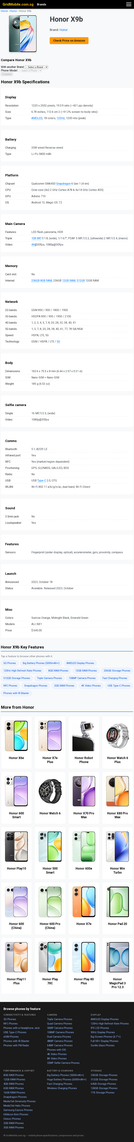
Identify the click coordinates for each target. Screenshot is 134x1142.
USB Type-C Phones (119, 685)
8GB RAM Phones (58, 670)
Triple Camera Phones (49, 678)
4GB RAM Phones (13, 1083)
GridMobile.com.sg (18, 4)
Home (4, 11)
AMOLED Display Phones (80, 663)
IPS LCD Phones (100, 1028)
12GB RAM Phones (86, 670)
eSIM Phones (11, 1036)
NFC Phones (10, 685)
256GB (35, 280)
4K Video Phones (91, 685)
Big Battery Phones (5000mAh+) (41, 663)
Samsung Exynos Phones (18, 1110)
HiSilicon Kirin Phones (15, 1114)
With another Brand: (12, 67)
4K (33, 244)
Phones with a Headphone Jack (21, 1028)
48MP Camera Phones (60, 1041)
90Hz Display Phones (103, 1032)
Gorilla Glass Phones (102, 1045)
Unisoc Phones (12, 1118)
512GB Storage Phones (16, 678)
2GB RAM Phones (64, 685)
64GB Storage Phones (103, 1083)
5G (58, 341)
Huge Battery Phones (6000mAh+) (66, 1079)
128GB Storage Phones (104, 1088)
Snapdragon (63, 183)
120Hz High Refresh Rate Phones (22, 670)
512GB (81, 280)
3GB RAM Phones (13, 1127)
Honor (13, 11)
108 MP (36, 238)
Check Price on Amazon (69, 40)
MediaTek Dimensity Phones (19, 1101)
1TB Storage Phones (102, 1092)
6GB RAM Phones (13, 1088)
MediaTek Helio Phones (16, 1105)
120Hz (61, 118)
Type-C (41, 480)
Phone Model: (9, 70)
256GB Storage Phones (117, 670)
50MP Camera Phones (60, 1028)
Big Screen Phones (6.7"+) (106, 1036)
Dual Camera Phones (59, 1036)
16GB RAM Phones (14, 1092)
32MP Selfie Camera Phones (63, 1062)
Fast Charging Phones (115, 678)
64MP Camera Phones (60, 1045)
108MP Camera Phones (82, 678)
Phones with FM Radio (16, 1045)
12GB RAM (68, 280)
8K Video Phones (57, 1058)
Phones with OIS (56, 1049)
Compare (6, 74)
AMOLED (36, 118)
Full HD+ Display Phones (104, 1041)
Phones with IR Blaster (16, 693)
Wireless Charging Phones (62, 1088)
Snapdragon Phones (35, 685)
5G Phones (9, 663)
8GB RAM (46, 280)
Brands (41, 4)
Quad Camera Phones (59, 1023)
